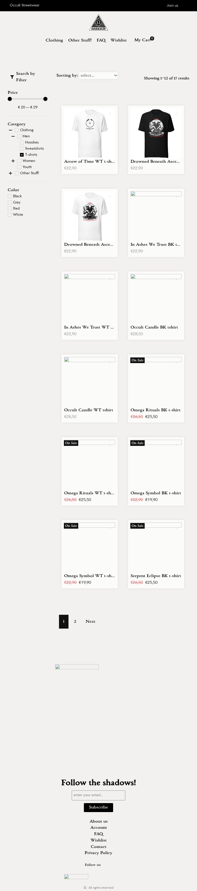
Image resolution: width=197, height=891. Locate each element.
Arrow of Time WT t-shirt (90, 161)
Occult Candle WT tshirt (88, 410)
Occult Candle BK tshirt (154, 327)
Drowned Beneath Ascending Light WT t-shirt (109, 244)
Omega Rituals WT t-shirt (90, 493)
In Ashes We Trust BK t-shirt (159, 244)
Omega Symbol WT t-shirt (90, 575)
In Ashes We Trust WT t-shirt (93, 327)
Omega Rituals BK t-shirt (156, 410)
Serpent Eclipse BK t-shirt (156, 575)
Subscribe (98, 807)
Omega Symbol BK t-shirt (156, 493)
